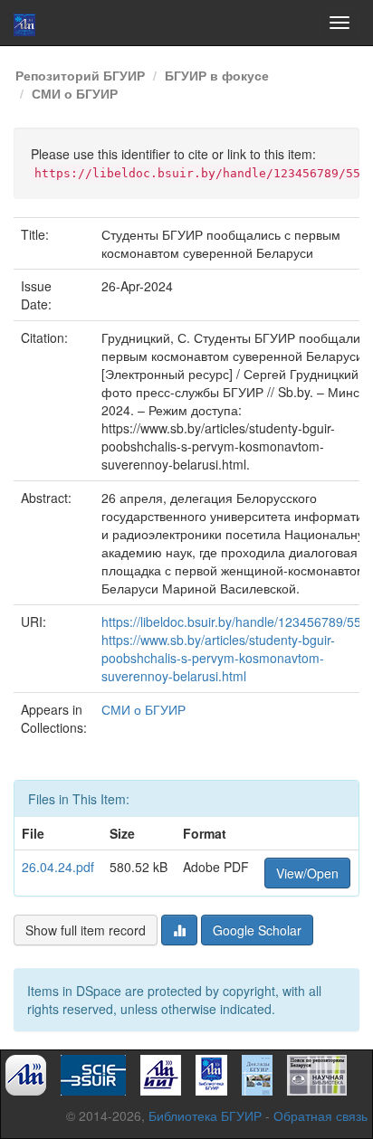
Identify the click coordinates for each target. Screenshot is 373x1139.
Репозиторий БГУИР (80, 75)
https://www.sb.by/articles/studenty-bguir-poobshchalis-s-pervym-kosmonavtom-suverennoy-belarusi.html (218, 658)
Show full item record (85, 930)
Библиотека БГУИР (205, 1115)
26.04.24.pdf (58, 867)
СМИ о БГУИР (75, 93)
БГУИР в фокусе (217, 75)
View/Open (307, 873)
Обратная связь (320, 1115)
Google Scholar (257, 930)
